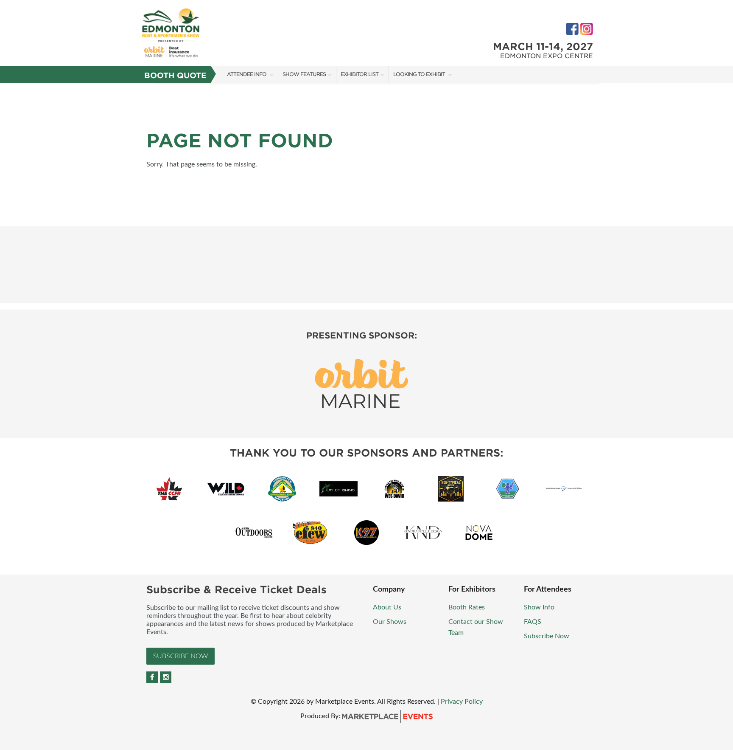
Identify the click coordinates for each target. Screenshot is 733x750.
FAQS (532, 621)
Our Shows (390, 621)
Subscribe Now (180, 656)
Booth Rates (467, 607)
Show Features (304, 74)
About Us (387, 607)
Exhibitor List (359, 74)
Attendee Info (247, 74)
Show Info (540, 607)
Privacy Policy (462, 701)
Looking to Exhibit (419, 74)
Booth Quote (175, 75)
